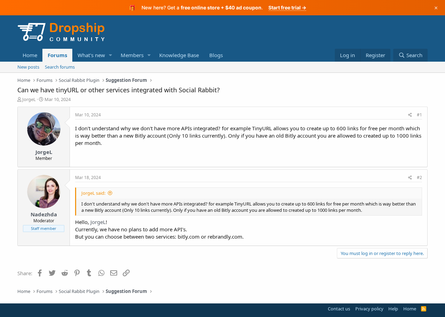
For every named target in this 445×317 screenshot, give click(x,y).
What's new (91, 55)
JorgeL (29, 99)
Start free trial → (287, 7)
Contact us (339, 309)
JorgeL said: (93, 193)
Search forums (60, 67)
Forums (57, 55)
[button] (110, 55)
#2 (419, 177)
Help (393, 309)
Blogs (216, 55)
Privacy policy (369, 309)
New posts (28, 67)
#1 (419, 115)
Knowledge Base (179, 55)
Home (30, 55)
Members (132, 55)
